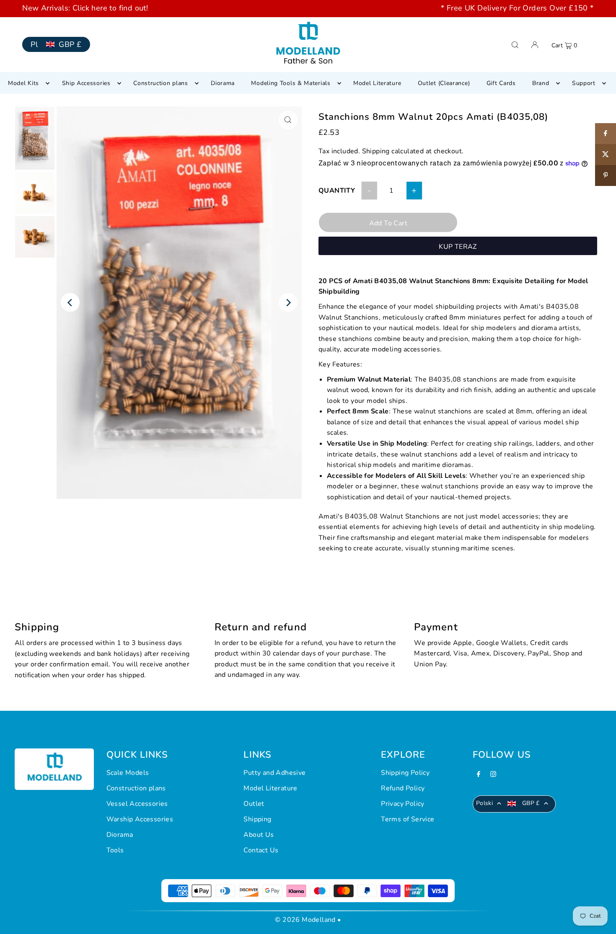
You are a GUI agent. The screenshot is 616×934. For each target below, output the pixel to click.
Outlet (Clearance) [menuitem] (444, 83)
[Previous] (70, 302)
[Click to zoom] (288, 120)
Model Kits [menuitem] (23, 83)
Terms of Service (407, 819)
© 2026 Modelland (305, 919)
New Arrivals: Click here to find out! (85, 8)
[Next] (288, 302)
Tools (115, 850)
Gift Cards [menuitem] (501, 83)
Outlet (253, 803)
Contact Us (260, 850)
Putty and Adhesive (274, 772)
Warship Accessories (139, 819)
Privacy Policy (402, 803)
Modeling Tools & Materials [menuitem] (290, 83)
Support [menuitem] (583, 83)
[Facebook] (478, 775)
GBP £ (70, 44)
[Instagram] (493, 775)
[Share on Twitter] (605, 154)
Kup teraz (458, 246)
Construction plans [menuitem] (160, 83)
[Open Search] (515, 45)
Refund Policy (402, 788)
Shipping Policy (405, 772)
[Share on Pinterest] (605, 175)
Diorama (119, 834)
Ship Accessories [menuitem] (86, 83)
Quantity (336, 190)
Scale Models (127, 772)
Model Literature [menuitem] (377, 83)
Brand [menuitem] (540, 83)
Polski (484, 803)
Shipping (376, 151)
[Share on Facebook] (605, 133)
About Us (258, 834)
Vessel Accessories (137, 803)
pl (34, 44)
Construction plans (136, 788)
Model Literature (270, 788)
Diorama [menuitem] (223, 83)
